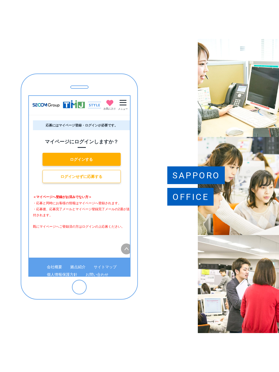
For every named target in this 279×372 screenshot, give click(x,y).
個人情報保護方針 (62, 274)
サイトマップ (105, 267)
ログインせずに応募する (81, 176)
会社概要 (54, 267)
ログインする (81, 159)
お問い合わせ (97, 274)
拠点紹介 (78, 267)
